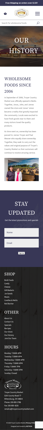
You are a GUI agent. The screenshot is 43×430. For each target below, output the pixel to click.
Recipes (7, 328)
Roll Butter (9, 303)
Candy (6, 283)
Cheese (7, 287)
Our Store (8, 331)
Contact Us (8, 321)
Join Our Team (10, 338)
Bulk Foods (9, 280)
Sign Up (21, 253)
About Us (8, 318)
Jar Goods (8, 293)
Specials (7, 325)
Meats (6, 297)
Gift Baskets (9, 290)
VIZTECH (29, 426)
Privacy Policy (31, 423)
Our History (9, 335)
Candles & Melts (11, 300)
